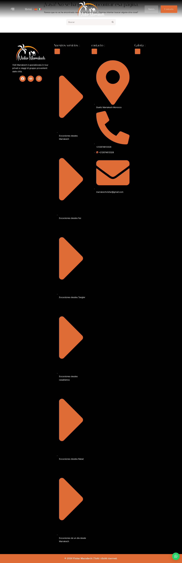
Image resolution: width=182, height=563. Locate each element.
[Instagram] (39, 79)
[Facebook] (22, 79)
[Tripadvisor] (31, 79)
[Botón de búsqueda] (113, 22)
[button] (12, 9)
